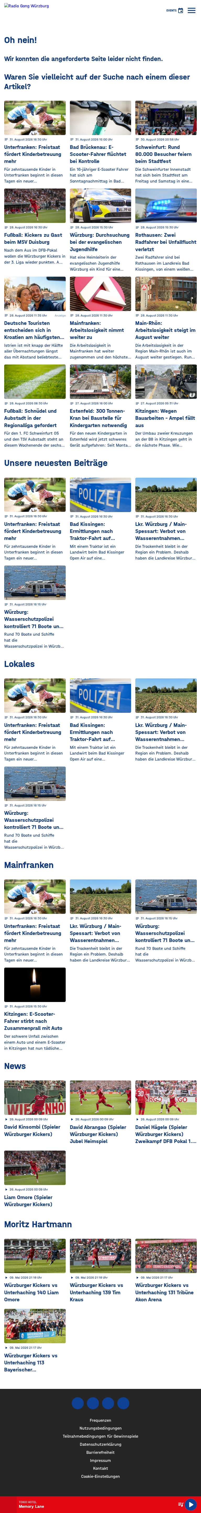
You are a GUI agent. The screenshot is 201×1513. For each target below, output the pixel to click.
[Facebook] (78, 1403)
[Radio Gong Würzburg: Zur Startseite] (26, 10)
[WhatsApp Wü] (123, 1403)
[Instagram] (93, 1403)
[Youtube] (108, 1403)
